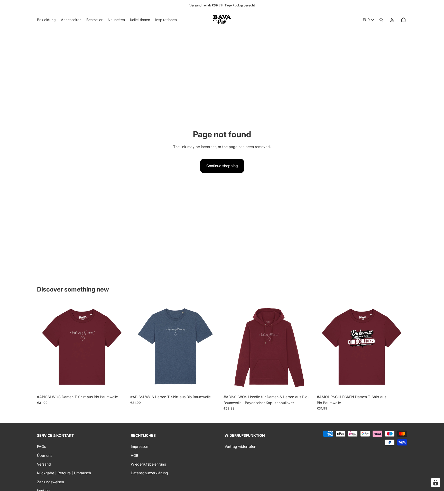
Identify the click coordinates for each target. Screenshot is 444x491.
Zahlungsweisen (50, 481)
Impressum (140, 446)
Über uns (44, 455)
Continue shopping (222, 165)
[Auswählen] (119, 384)
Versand (44, 464)
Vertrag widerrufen (240, 446)
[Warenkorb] (403, 19)
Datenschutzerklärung (149, 473)
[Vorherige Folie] (44, 347)
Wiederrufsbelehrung (148, 464)
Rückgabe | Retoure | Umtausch (64, 473)
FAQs (41, 446)
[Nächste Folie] (119, 347)
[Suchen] (381, 19)
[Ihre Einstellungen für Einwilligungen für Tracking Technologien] (435, 482)
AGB (134, 455)
